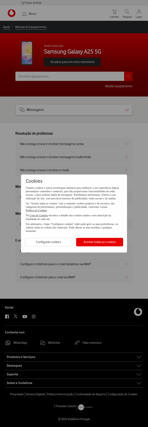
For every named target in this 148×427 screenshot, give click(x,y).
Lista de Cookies (39, 215)
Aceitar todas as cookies (100, 242)
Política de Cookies (36, 210)
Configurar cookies (48, 242)
